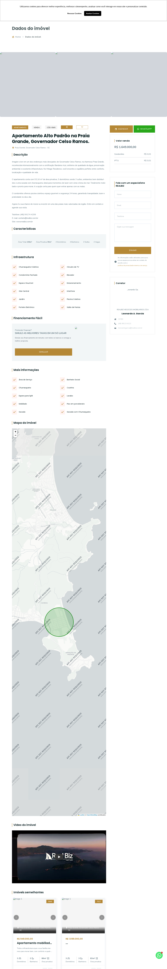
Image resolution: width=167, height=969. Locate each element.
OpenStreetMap (92, 815)
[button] (15, 432)
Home (18, 37)
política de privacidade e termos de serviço (132, 265)
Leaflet (81, 815)
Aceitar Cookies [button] (92, 13)
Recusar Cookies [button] (74, 13)
